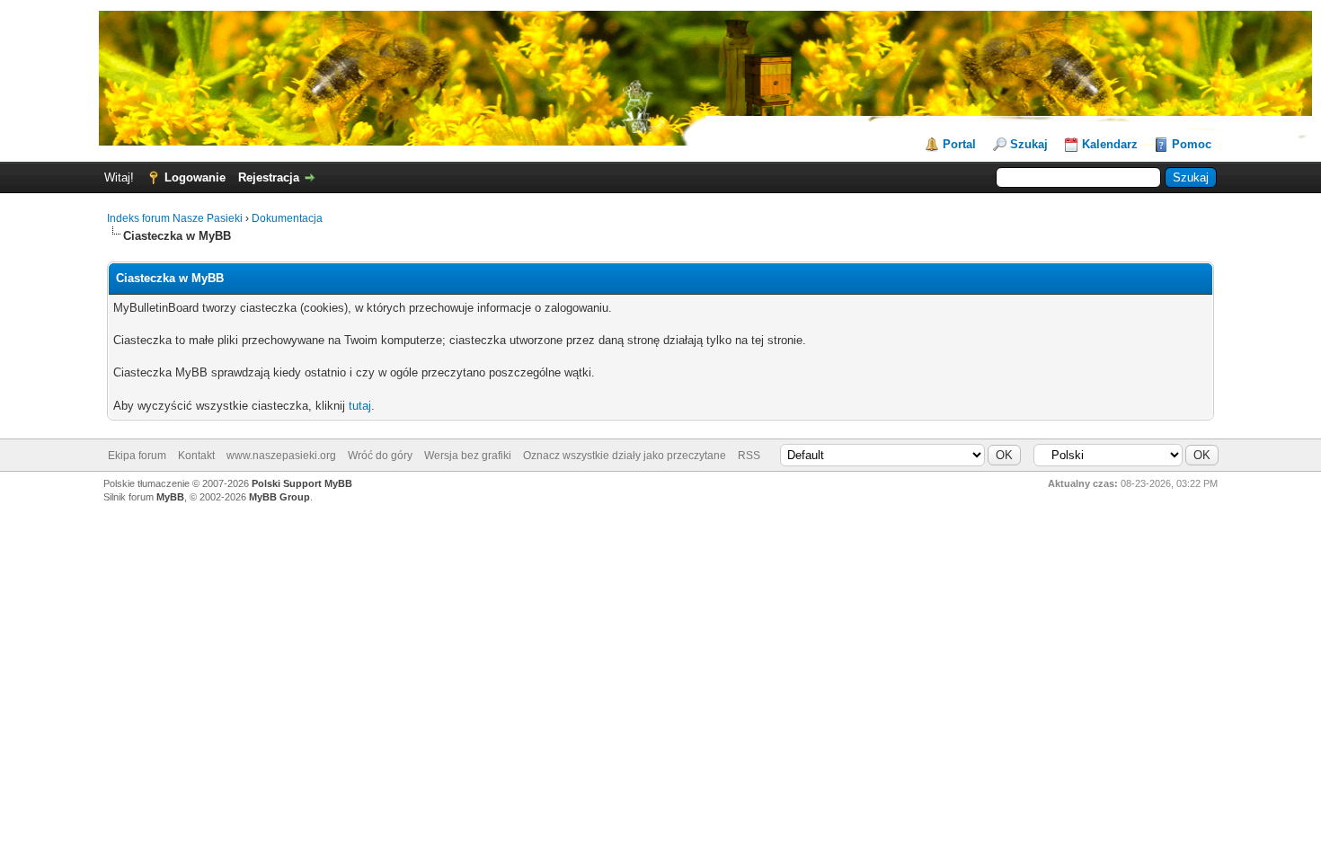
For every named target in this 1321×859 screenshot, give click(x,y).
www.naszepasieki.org (281, 455)
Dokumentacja (287, 218)
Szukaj (1029, 144)
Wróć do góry (380, 455)
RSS (749, 455)
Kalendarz (1110, 144)
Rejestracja (268, 177)
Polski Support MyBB (302, 483)
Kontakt (196, 455)
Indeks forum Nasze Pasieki (175, 218)
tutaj (360, 405)
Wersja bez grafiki (467, 455)
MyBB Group (279, 496)
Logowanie (195, 177)
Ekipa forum (137, 455)
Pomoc (1191, 144)
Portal (959, 144)
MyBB (170, 496)
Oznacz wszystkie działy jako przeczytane (624, 455)
